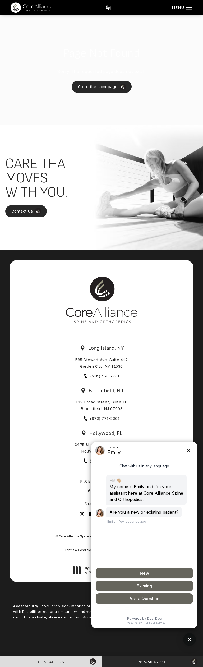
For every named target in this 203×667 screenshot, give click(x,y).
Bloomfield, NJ (106, 390)
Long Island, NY (106, 348)
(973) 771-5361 (105, 418)
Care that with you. (38, 178)
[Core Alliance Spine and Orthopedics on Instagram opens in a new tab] (82, 514)
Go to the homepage (98, 86)
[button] (189, 8)
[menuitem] (82, 514)
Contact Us (22, 211)
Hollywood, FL (106, 433)
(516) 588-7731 (105, 376)
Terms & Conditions (79, 550)
